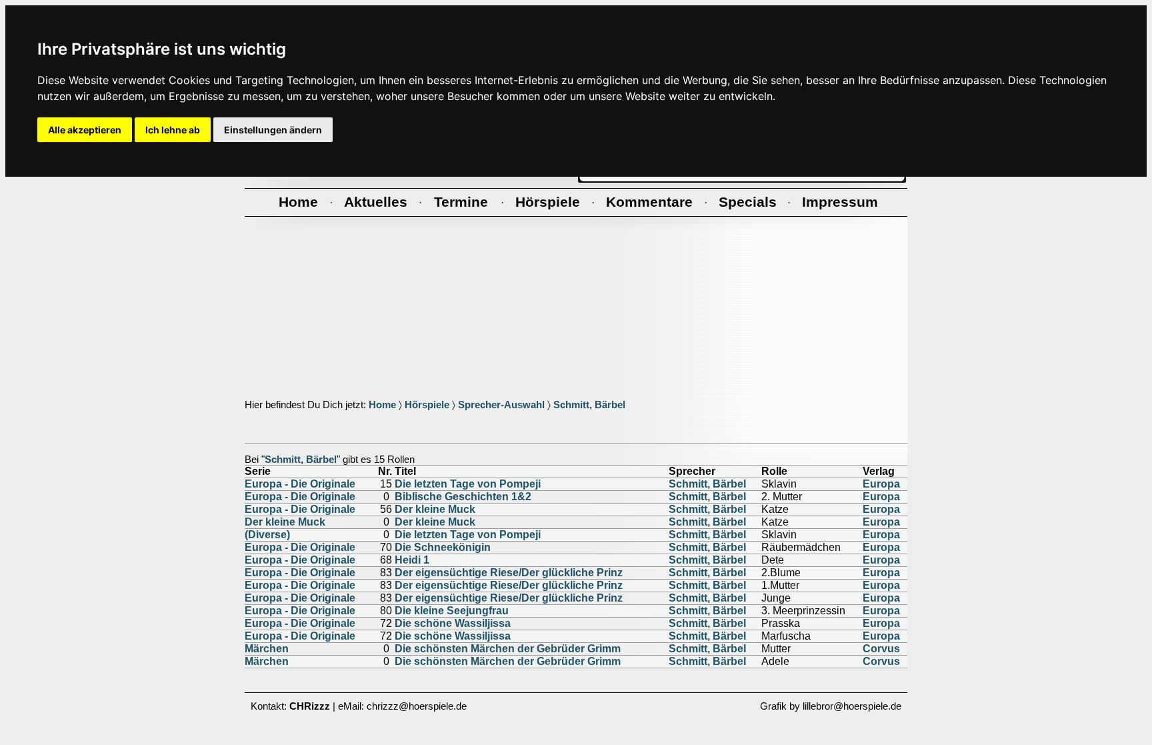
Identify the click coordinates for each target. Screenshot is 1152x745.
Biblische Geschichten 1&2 (463, 496)
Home (382, 405)
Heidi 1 (412, 560)
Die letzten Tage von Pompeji (468, 484)
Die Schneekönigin (443, 547)
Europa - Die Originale (300, 484)
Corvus (881, 648)
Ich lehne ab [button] (172, 129)
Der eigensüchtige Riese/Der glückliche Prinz (509, 572)
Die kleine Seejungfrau (452, 610)
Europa (881, 484)
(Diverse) (267, 534)
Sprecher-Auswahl (501, 405)
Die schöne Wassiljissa (453, 623)
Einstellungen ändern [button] (273, 129)
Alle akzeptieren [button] (84, 129)
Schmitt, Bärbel (589, 405)
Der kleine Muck (435, 509)
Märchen (267, 648)
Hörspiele (427, 405)
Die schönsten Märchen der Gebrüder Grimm (508, 648)
